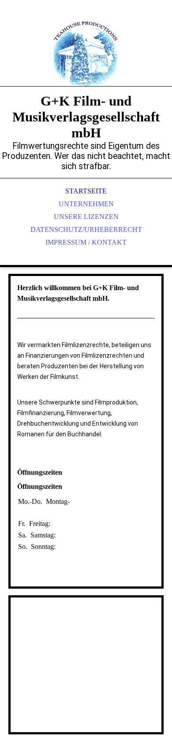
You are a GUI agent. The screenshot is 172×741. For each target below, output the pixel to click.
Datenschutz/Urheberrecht (86, 229)
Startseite (86, 191)
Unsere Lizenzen (86, 216)
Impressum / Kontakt (86, 242)
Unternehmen (86, 204)
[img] (86, 53)
